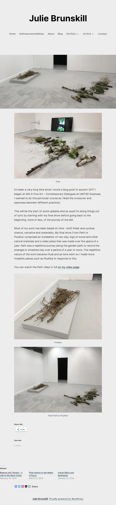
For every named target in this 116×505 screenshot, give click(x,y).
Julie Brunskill (58, 18)
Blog (60, 33)
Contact (102, 33)
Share (35, 486)
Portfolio (71, 33)
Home (12, 33)
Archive (87, 33)
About (51, 33)
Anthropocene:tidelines (31, 33)
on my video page (68, 267)
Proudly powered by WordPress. (66, 498)
